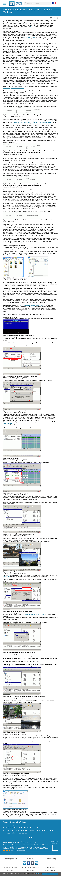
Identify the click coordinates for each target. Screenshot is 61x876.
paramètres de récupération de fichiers (32, 614)
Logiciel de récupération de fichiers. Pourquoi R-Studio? (22, 827)
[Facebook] (28, 863)
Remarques (10, 870)
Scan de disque (7, 423)
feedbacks (55, 842)
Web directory (50, 858)
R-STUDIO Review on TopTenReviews (15, 833)
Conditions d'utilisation (10, 867)
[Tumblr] (32, 863)
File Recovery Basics (29, 37)
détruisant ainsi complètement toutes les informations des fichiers (33, 122)
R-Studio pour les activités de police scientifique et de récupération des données (29, 830)
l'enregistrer (6, 576)
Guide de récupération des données (15, 825)
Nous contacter (50, 867)
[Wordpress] (36, 863)
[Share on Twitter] (51, 17)
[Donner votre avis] (55, 848)
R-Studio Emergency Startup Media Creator (31, 305)
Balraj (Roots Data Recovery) (18, 850)
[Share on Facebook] (48, 17)
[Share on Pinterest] (54, 17)
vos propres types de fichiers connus (13, 88)
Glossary (30, 858)
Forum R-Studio (50, 870)
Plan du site (30, 870)
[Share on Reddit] (57, 17)
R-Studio (33, 26)
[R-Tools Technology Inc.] (16, 3)
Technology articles (10, 858)
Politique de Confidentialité (30, 867)
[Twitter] (24, 863)
